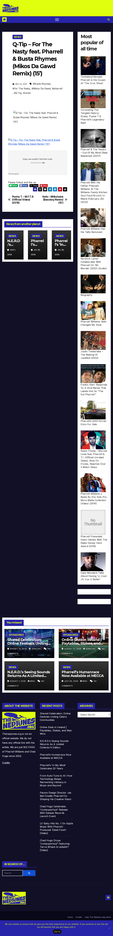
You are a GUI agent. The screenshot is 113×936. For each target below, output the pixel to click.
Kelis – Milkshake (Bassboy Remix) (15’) (52, 199)
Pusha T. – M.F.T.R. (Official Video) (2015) (23, 199)
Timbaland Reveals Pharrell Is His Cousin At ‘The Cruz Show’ (93, 80)
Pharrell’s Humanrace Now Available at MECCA (83, 674)
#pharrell (57, 88)
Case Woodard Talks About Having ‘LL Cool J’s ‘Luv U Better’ (94, 576)
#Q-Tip (18, 92)
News (17, 36)
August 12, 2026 (73, 649)
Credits (6, 762)
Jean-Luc (36, 649)
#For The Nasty (21, 88)
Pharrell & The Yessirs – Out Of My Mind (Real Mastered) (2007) (94, 152)
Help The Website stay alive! (98, 917)
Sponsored (16, 634)
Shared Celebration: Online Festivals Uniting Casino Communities (27, 643)
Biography (86, 294)
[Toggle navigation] (57, 19)
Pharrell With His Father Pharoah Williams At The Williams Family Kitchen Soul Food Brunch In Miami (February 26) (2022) (94, 192)
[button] (108, 19)
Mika (32, 681)
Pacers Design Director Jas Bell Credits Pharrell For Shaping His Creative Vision (55, 796)
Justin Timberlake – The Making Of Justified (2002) (92, 354)
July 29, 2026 (71, 681)
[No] (109, 928)
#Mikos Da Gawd (41, 88)
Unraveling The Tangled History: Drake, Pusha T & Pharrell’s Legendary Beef (92, 116)
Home (70, 917)
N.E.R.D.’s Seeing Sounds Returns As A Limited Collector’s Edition (28, 676)
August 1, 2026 (18, 681)
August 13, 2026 (19, 649)
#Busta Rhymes (41, 83)
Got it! (57, 931)
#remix (27, 92)
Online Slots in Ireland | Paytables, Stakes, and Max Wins (81, 643)
